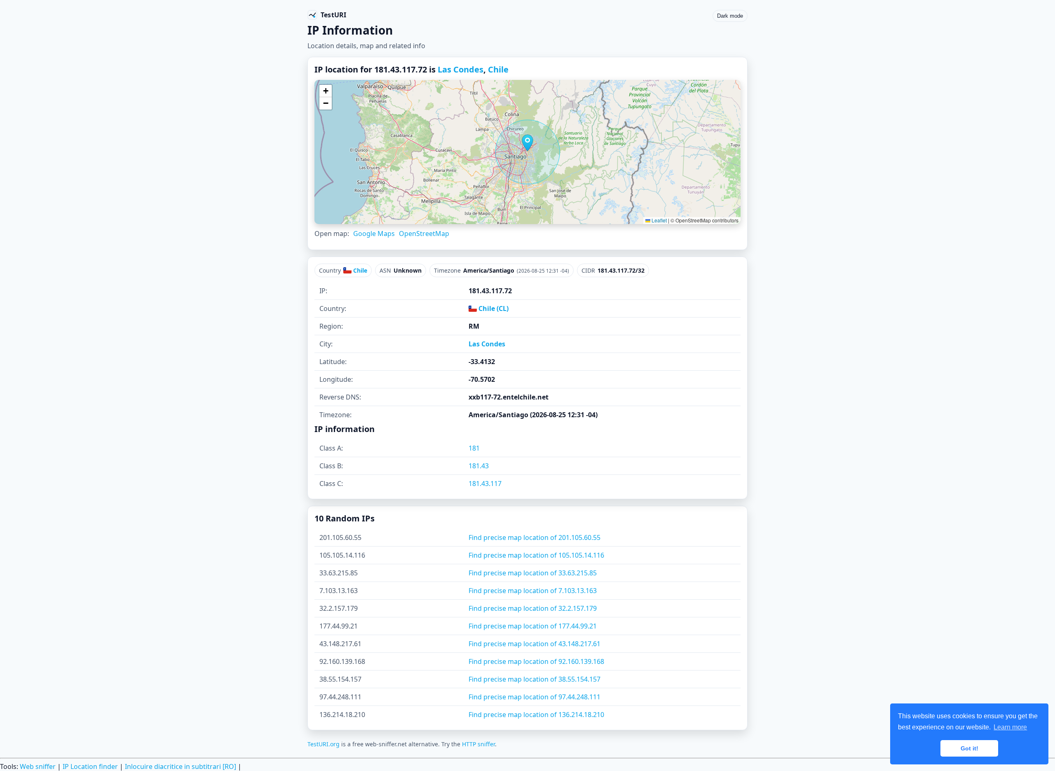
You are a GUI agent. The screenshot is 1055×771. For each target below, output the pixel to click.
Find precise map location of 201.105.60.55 (534, 537)
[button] (527, 143)
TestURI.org (323, 744)
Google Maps (374, 233)
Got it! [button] (969, 748)
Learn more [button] (1010, 727)
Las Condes (460, 69)
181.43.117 (485, 483)
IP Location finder (90, 766)
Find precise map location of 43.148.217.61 (534, 643)
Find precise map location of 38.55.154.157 (534, 679)
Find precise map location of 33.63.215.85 (533, 572)
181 (474, 448)
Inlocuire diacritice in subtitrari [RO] (180, 766)
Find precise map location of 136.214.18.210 (536, 714)
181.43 (479, 465)
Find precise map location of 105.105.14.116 (536, 555)
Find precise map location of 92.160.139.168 (536, 661)
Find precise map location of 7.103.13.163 (533, 590)
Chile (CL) (493, 308)
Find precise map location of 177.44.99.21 (533, 626)
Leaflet (658, 220)
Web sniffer (38, 766)
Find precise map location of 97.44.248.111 (534, 696)
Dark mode (730, 16)
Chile (498, 69)
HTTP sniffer (478, 744)
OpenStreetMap (424, 233)
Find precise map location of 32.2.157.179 (533, 608)
